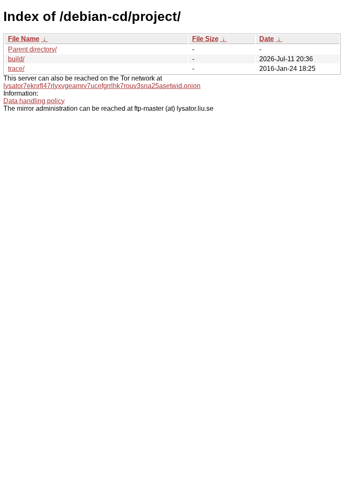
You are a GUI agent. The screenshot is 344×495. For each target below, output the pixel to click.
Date (266, 38)
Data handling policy (34, 100)
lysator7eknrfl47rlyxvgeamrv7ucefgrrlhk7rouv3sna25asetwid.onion (102, 85)
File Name (23, 38)
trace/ (16, 68)
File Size (205, 38)
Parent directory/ (32, 49)
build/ (16, 59)
